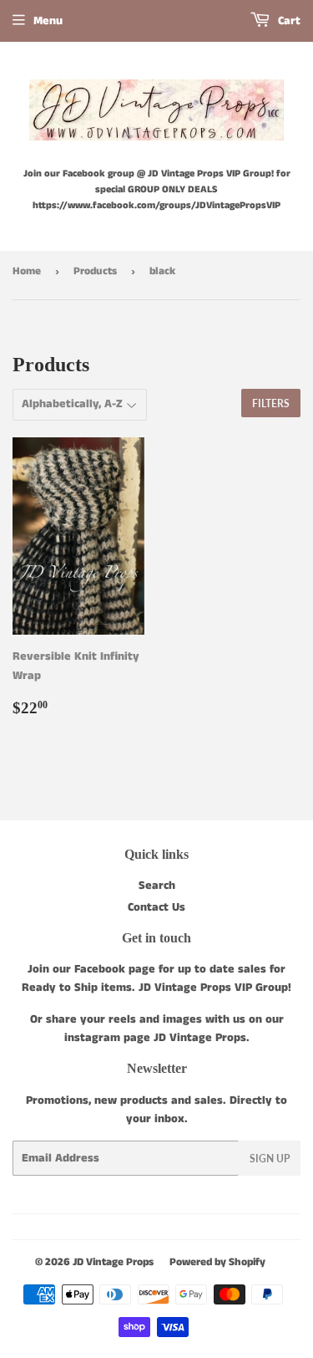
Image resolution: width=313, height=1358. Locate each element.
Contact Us (156, 907)
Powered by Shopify (217, 1262)
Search (157, 885)
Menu (48, 21)
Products (95, 271)
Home (27, 271)
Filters (271, 403)
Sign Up (270, 1158)
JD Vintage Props (113, 1262)
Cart (287, 21)
